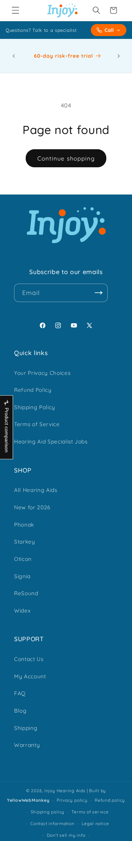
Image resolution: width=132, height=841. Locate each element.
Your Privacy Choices (42, 373)
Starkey (24, 541)
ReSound (26, 593)
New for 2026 (32, 507)
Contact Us (29, 659)
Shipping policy (48, 811)
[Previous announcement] (13, 56)
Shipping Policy (34, 407)
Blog (20, 710)
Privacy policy (72, 800)
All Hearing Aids (35, 490)
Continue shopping (66, 158)
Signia (22, 576)
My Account (30, 676)
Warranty (27, 745)
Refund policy (110, 800)
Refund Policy (33, 390)
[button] (15, 10)
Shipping (25, 728)
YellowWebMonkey (28, 800)
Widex (22, 610)
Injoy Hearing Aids (65, 790)
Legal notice (95, 823)
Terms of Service (37, 424)
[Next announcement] (118, 56)
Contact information (52, 823)
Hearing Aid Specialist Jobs (51, 441)
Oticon (23, 559)
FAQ (20, 693)
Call (109, 30)
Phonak (24, 524)
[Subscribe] (98, 293)
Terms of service (89, 811)
